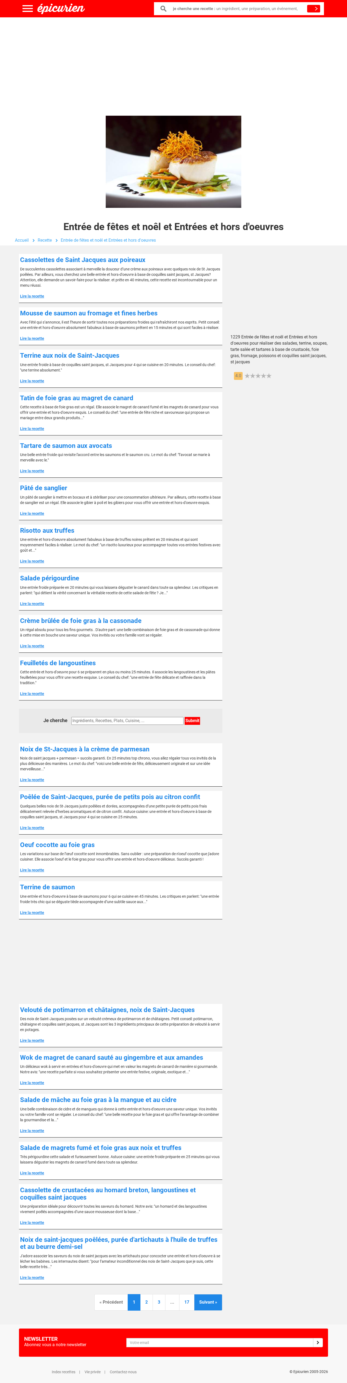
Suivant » (208, 1302)
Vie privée (93, 1372)
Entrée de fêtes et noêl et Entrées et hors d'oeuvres (108, 240)
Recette (45, 240)
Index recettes (63, 1372)
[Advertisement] (173, 61)
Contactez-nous (123, 1372)
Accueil (22, 240)
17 (186, 1302)
